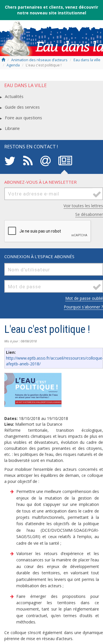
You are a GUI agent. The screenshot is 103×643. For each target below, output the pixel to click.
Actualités (14, 96)
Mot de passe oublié (84, 298)
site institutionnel (67, 13)
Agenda (13, 65)
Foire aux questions (23, 117)
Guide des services (22, 107)
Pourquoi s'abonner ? (83, 307)
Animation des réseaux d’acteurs (39, 59)
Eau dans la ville (87, 59)
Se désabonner (89, 214)
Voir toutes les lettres (83, 205)
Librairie (12, 128)
